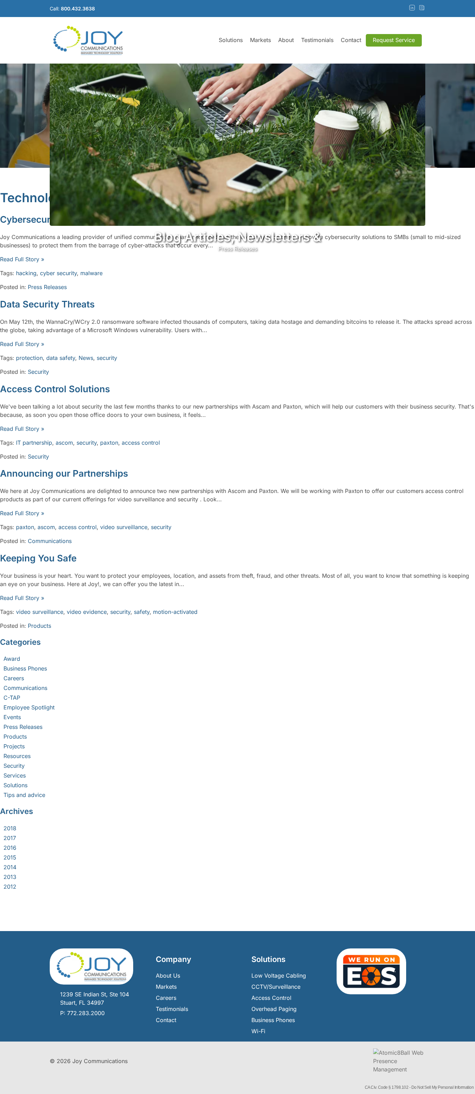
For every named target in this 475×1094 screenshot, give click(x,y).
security (107, 357)
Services (14, 775)
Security (38, 371)
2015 (9, 857)
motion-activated (175, 611)
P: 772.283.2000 (82, 1013)
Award (11, 658)
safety (142, 611)
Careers (13, 678)
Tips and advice (24, 794)
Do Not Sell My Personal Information (442, 1087)
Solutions (231, 39)
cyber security (58, 273)
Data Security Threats (47, 304)
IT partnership (34, 442)
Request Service (394, 39)
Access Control (271, 997)
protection (29, 357)
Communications (50, 540)
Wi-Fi (258, 1031)
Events (12, 717)
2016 (9, 847)
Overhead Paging (274, 1008)
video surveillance (123, 527)
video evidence (87, 611)
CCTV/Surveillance (275, 986)
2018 (9, 828)
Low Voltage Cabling (278, 975)
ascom (64, 442)
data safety (60, 357)
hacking (26, 273)
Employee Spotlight (29, 707)
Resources (17, 755)
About (286, 39)
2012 (9, 886)
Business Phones (25, 668)
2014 (9, 867)
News (86, 357)
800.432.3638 (78, 8)
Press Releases (47, 286)
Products (39, 625)
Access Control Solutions (55, 389)
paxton (109, 442)
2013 (9, 876)
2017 (9, 837)
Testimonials (317, 39)
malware (91, 273)
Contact (351, 39)
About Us (168, 975)
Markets (260, 39)
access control (141, 442)
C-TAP (11, 697)
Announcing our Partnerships (64, 473)
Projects (14, 746)
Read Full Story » (22, 259)
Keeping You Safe (38, 558)
